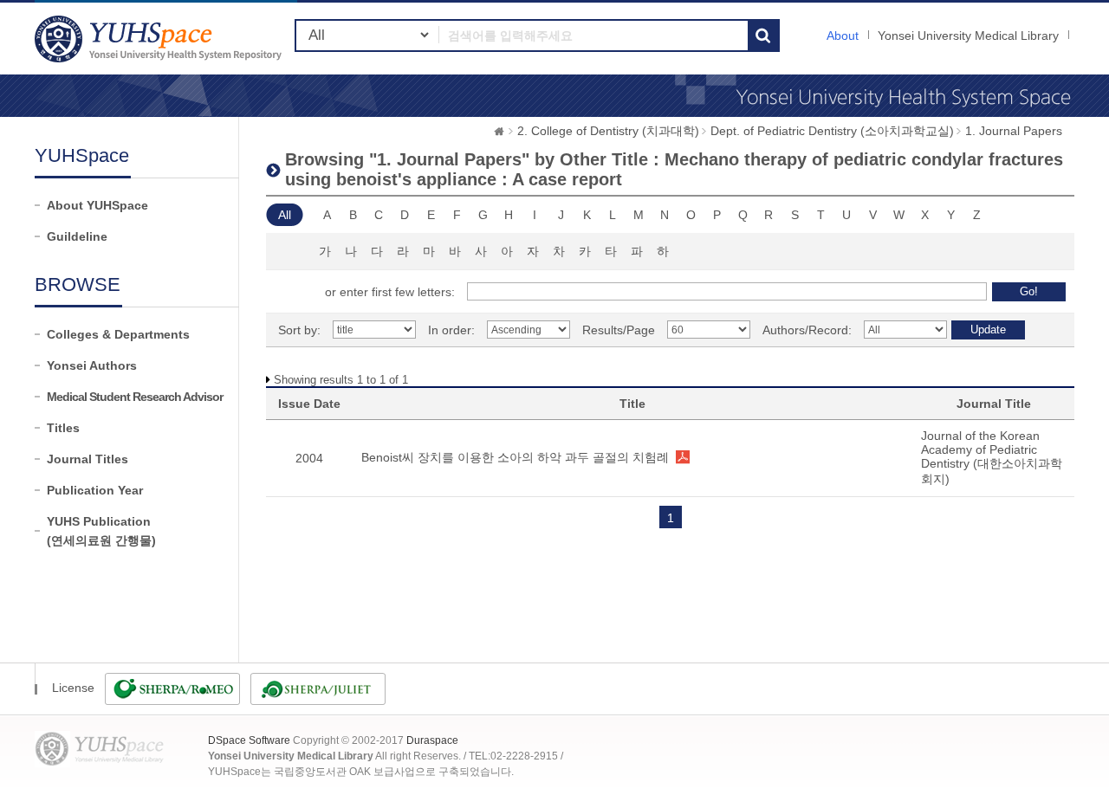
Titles (63, 428)
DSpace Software (249, 740)
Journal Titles (87, 459)
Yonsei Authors (92, 365)
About (843, 35)
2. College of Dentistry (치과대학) (608, 131)
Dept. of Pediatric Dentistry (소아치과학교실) (832, 131)
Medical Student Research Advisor (135, 397)
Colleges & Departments (118, 334)
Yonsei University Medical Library (968, 35)
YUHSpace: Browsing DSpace (160, 38)
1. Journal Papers (1013, 131)
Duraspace (432, 740)
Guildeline (77, 236)
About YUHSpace (97, 205)
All (284, 215)
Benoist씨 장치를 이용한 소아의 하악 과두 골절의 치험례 (515, 457)
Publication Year (95, 490)
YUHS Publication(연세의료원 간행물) (101, 530)
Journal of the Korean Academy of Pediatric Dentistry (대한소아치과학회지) (991, 457)
